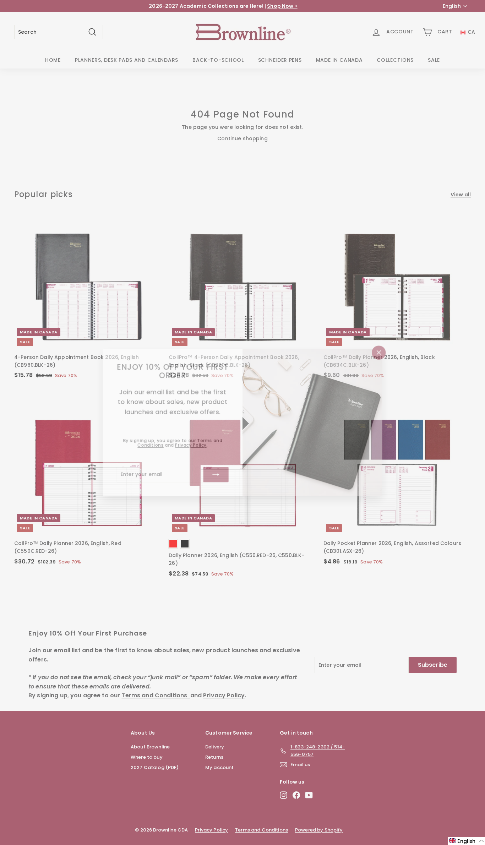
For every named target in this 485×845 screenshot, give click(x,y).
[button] (466, 841)
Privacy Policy (190, 445)
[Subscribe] (215, 475)
